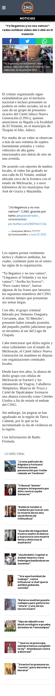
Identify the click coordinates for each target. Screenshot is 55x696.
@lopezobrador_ (28, 216)
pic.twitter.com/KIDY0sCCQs (27, 224)
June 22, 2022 (38, 234)
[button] (4, 7)
